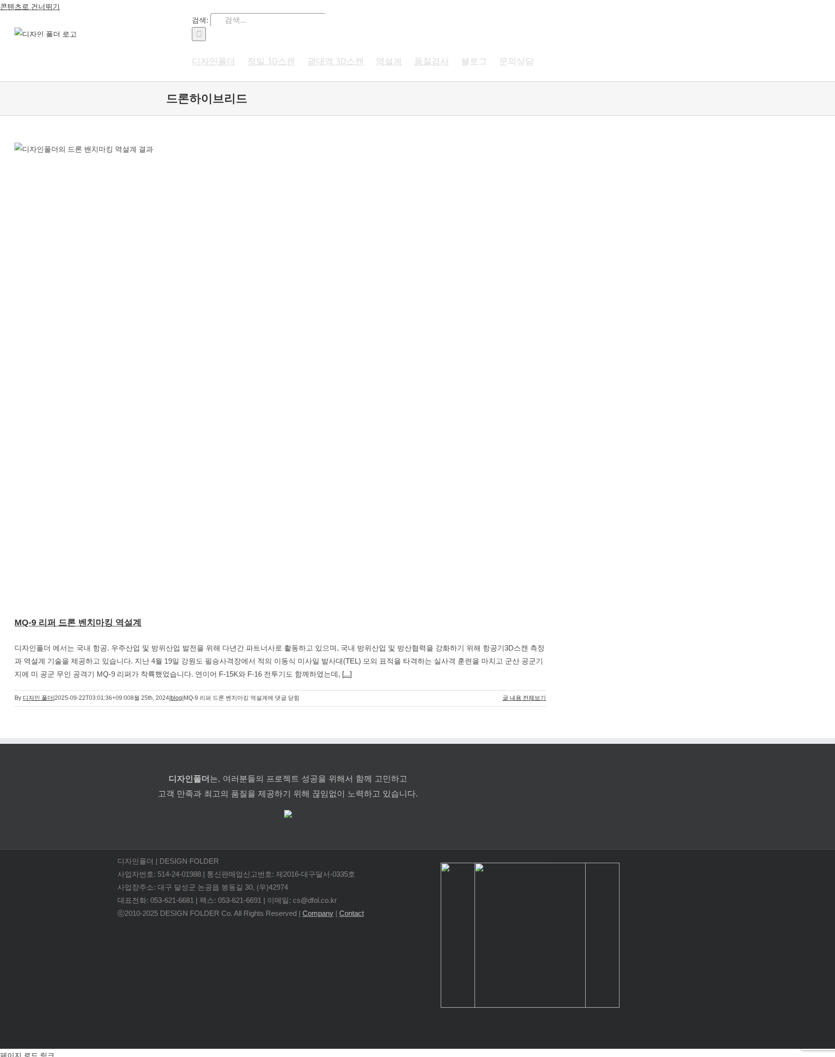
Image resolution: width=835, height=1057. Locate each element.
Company (317, 913)
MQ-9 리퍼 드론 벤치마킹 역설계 (78, 622)
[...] (347, 674)
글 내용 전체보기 (524, 698)
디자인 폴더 (38, 698)
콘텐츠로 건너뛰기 (30, 6)
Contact (351, 913)
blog (176, 698)
